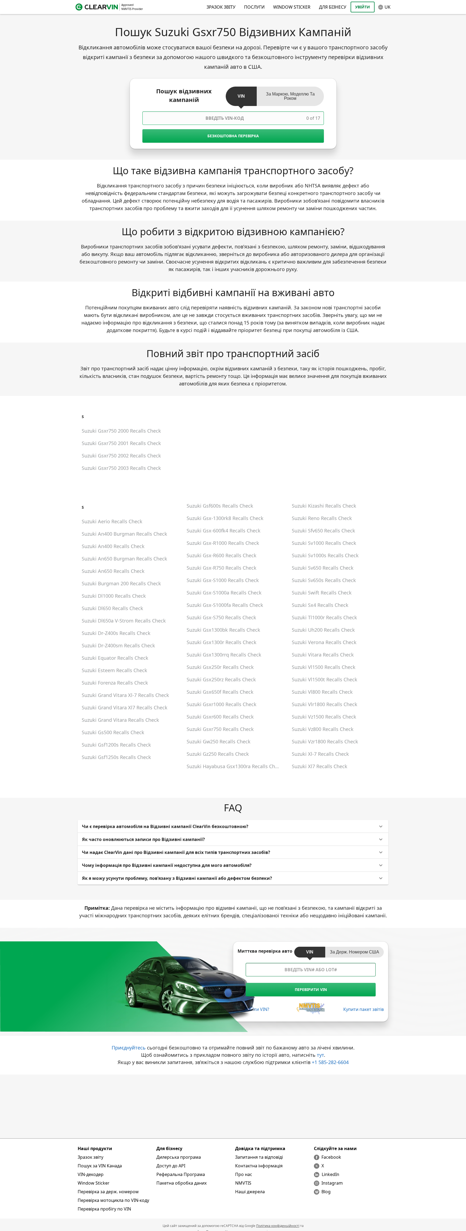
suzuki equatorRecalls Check (115, 658)
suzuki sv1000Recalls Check (324, 543)
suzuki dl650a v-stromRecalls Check (124, 620)
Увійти (362, 6)
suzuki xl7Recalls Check (319, 766)
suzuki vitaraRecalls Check (323, 654)
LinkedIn (330, 1174)
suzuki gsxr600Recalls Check (220, 716)
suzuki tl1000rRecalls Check (324, 617)
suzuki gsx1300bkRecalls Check (223, 630)
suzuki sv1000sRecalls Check (325, 555)
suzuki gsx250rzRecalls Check (221, 679)
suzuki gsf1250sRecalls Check (116, 757)
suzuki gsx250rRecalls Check (220, 667)
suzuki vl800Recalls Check (322, 692)
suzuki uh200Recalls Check (323, 630)
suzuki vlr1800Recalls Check (324, 704)
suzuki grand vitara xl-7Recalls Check (125, 695)
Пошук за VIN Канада (100, 1166)
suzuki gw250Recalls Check (219, 741)
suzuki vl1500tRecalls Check (324, 679)
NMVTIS (243, 1183)
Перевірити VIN (311, 989)
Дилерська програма (178, 1157)
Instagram (332, 1183)
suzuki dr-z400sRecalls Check (116, 633)
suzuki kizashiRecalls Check (324, 505)
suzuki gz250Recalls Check (218, 754)
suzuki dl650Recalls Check (112, 608)
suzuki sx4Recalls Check (320, 605)
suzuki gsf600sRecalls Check (220, 505)
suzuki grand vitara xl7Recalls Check (124, 707)
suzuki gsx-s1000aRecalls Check (224, 592)
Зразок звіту (90, 1157)
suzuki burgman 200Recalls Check (121, 583)
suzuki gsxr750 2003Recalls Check (121, 468)
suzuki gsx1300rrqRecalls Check (224, 654)
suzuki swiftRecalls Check (322, 592)
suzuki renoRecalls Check (322, 518)
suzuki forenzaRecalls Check (115, 682)
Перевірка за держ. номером (108, 1192)
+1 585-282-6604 (330, 1062)
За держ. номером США (354, 952)
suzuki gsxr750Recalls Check (220, 729)
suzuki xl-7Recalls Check (320, 754)
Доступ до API (170, 1166)
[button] (233, 826)
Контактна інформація (259, 1166)
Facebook (331, 1157)
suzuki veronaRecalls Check (324, 642)
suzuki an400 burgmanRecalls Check (124, 534)
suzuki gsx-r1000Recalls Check (223, 543)
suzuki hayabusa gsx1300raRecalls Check (235, 766)
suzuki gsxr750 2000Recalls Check (121, 431)
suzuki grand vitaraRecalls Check (120, 720)
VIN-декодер (91, 1174)
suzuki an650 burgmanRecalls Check (124, 558)
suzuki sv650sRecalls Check (324, 580)
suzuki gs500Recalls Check (113, 732)
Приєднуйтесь (129, 1047)
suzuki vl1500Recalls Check (323, 667)
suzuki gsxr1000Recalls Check (221, 704)
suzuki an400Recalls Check (113, 546)
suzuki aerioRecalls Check (112, 521)
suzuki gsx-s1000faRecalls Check (225, 605)
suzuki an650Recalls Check (113, 571)
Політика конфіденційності (277, 1225)
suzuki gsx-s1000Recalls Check (223, 580)
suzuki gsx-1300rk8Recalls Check (225, 518)
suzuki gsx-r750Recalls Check (221, 568)
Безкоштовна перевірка (233, 135)
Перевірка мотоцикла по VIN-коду (113, 1200)
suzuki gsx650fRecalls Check (220, 692)
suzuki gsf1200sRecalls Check (116, 744)
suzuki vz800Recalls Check (323, 729)
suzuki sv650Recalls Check (323, 568)
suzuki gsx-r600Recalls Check (221, 555)
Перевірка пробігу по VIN (104, 1209)
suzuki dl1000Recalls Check (114, 596)
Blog (326, 1192)
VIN (241, 96)
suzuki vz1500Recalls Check (324, 716)
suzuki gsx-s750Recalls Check (221, 617)
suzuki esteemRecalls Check (114, 670)
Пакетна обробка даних (181, 1183)
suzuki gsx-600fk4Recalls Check (224, 530)
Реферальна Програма (180, 1174)
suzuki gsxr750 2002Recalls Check (121, 455)
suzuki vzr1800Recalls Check (325, 741)
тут (320, 1055)
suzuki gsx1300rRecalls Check (221, 642)
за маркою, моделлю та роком (290, 96)
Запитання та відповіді (259, 1157)
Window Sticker (291, 7)
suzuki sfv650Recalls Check (323, 530)
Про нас (243, 1174)
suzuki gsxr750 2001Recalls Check (121, 443)
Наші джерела (250, 1192)
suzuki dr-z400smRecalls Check (118, 645)
